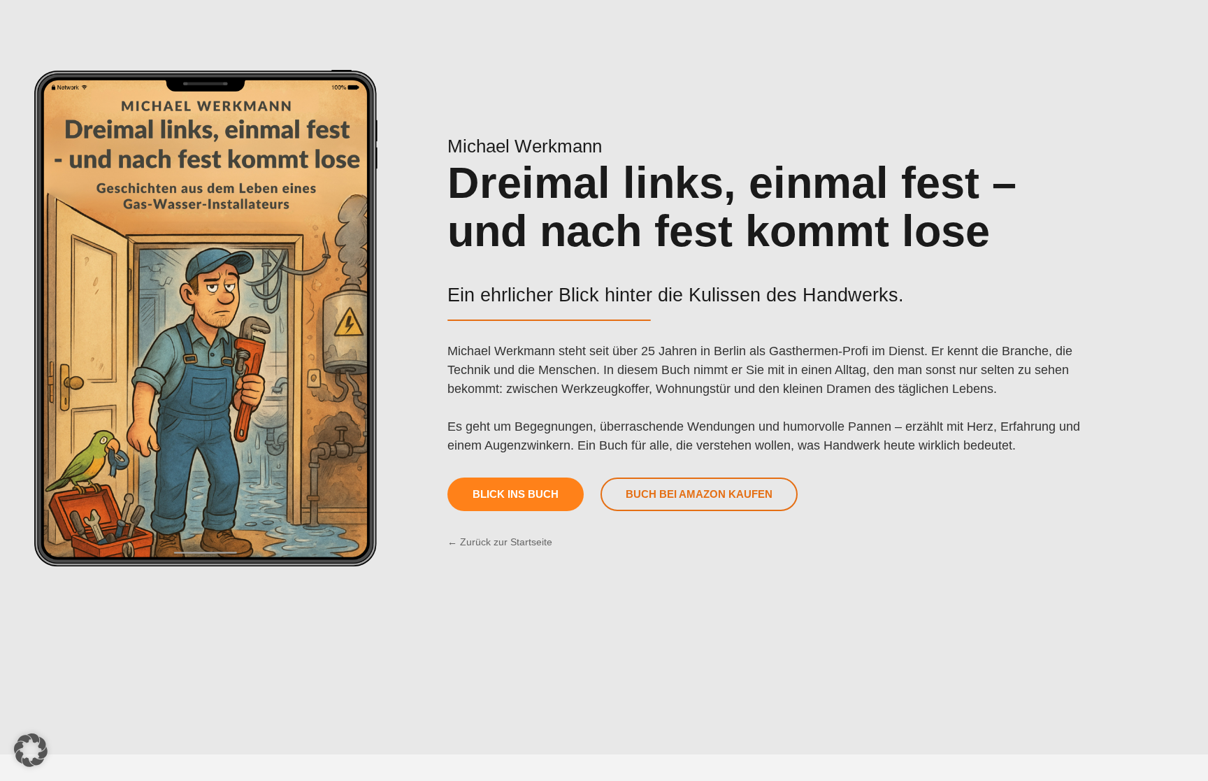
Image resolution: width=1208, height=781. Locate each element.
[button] (31, 750)
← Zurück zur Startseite (499, 541)
